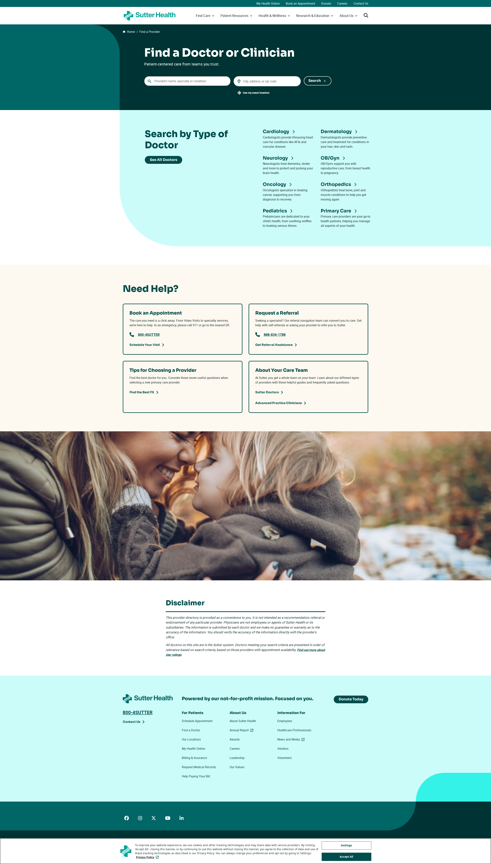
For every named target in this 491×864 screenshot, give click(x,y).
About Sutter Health (243, 721)
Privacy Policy (148, 857)
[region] (245, 851)
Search (314, 81)
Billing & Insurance (194, 758)
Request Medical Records (199, 767)
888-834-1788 (275, 334)
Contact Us (360, 3)
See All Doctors (163, 160)
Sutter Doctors (267, 392)
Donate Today (351, 699)
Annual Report (242, 730)
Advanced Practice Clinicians (278, 403)
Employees (284, 721)
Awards (235, 739)
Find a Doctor (191, 730)
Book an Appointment (300, 3)
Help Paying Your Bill (196, 776)
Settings (346, 845)
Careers (342, 3)
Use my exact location (256, 92)
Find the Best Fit (141, 392)
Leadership (237, 758)
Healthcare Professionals (294, 730)
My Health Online (268, 3)
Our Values (237, 767)
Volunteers (284, 758)
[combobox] (187, 81)
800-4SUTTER (149, 334)
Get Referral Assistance (274, 345)
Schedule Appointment (197, 721)
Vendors (282, 748)
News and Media (291, 739)
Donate (326, 3)
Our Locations (191, 739)
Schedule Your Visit (144, 345)
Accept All (346, 856)
